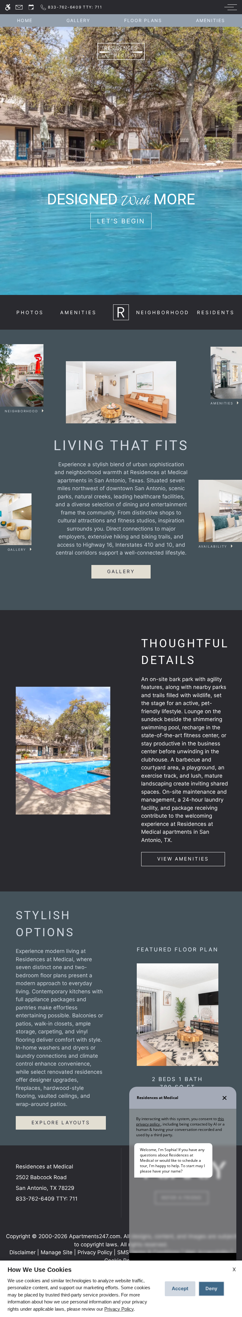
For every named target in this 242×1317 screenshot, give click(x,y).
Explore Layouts (61, 1123)
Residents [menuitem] (216, 312)
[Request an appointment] (31, 7)
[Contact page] (19, 7)
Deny (211, 1288)
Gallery (78, 20)
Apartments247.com (94, 1236)
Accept (180, 1288)
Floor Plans (143, 20)
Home (24, 20)
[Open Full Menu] (229, 7)
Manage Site (56, 1252)
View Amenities (183, 859)
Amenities (210, 20)
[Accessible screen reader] (7, 7)
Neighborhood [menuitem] (162, 312)
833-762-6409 (47, 1199)
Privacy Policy (95, 1252)
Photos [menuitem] (30, 312)
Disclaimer (22, 1252)
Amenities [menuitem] (78, 312)
